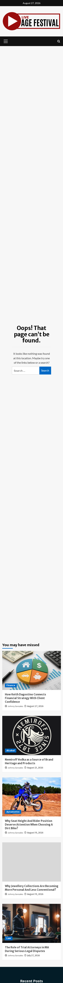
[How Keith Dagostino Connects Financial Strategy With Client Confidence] (31, 670)
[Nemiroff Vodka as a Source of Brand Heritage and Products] (31, 735)
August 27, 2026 (35, 706)
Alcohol (10, 750)
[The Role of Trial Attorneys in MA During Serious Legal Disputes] (31, 923)
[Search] (59, 41)
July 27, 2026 (33, 955)
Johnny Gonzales (15, 706)
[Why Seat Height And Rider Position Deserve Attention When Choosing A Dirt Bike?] (31, 796)
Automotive (13, 811)
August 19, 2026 (35, 832)
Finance (10, 685)
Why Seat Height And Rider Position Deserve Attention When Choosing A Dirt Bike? (29, 824)
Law (8, 938)
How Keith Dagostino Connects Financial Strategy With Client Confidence (25, 698)
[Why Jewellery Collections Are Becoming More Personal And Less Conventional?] (31, 861)
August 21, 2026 (35, 767)
